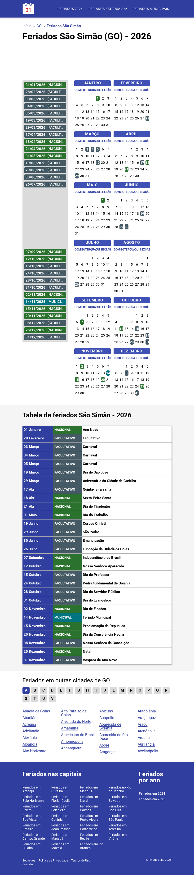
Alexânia (29, 737)
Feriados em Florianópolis (60, 798)
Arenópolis (146, 731)
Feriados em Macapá (60, 836)
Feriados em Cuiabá (31, 846)
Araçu (142, 724)
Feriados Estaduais (106, 9)
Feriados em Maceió (60, 846)
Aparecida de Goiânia (110, 726)
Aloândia (29, 744)
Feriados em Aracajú (31, 789)
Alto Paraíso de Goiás (73, 713)
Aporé (104, 745)
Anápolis (106, 717)
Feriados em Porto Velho (89, 827)
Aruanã (144, 737)
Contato (27, 864)
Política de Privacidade (53, 860)
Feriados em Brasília (31, 827)
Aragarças (107, 752)
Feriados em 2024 (152, 793)
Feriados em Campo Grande (33, 836)
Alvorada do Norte (76, 721)
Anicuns (106, 711)
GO (39, 26)
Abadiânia (31, 717)
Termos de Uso (80, 860)
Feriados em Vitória (118, 836)
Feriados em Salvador (118, 798)
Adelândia (30, 731)
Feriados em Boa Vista (31, 817)
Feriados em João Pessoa (61, 827)
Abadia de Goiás (36, 711)
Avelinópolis (148, 751)
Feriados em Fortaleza (60, 808)
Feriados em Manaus (89, 789)
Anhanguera (71, 748)
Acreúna (29, 724)
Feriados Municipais (150, 9)
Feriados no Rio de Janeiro (120, 789)
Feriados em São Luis (118, 808)
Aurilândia (146, 744)
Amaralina (69, 728)
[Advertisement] (97, 58)
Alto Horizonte (34, 751)
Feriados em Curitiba (60, 789)
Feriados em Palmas (89, 808)
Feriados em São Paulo (118, 817)
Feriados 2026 (70, 9)
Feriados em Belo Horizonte (33, 798)
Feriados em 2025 (152, 799)
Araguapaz (147, 717)
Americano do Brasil (78, 735)
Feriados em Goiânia (60, 817)
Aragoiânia (147, 711)
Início (26, 26)
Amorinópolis (72, 741)
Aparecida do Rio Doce (113, 737)
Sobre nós (28, 860)
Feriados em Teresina (118, 827)
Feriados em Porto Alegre (89, 817)
